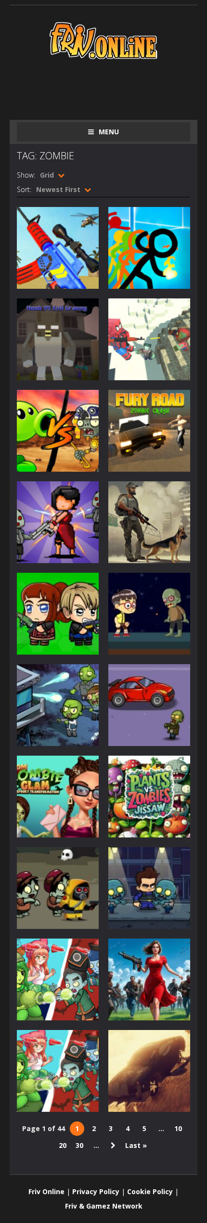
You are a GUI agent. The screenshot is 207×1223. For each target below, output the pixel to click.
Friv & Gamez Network (103, 1205)
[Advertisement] (112, 88)
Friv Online (46, 1191)
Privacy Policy (95, 1191)
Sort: (24, 189)
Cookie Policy (150, 1191)
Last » (136, 1145)
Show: (26, 175)
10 (178, 1128)
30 (79, 1145)
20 (62, 1145)
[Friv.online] (103, 39)
